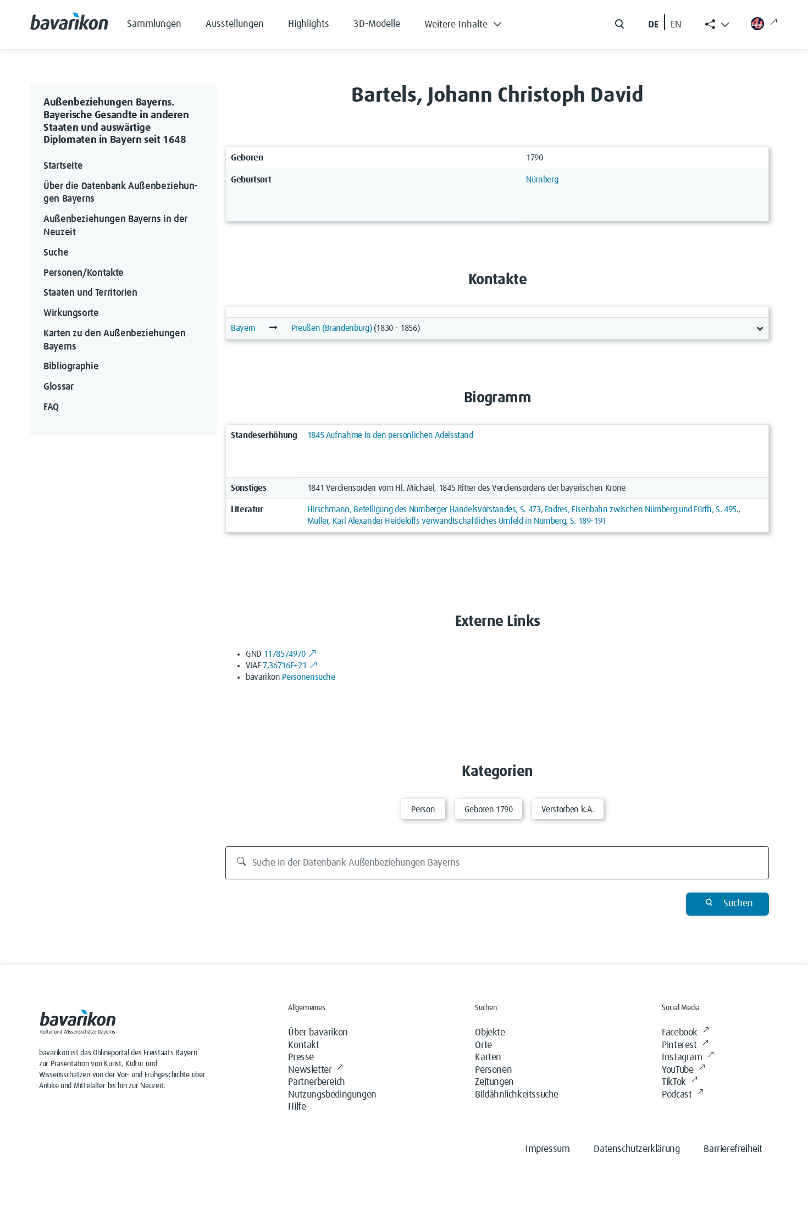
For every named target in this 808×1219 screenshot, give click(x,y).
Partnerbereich (316, 1082)
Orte (483, 1045)
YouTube (677, 1070)
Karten (488, 1057)
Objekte (490, 1033)
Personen (493, 1070)
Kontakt (303, 1045)
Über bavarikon (317, 1033)
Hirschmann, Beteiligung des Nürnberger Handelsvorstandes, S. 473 (424, 509)
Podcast (676, 1095)
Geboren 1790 (488, 809)
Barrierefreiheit (733, 1149)
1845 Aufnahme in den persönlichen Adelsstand (390, 435)
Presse (301, 1057)
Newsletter (309, 1070)
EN (676, 25)
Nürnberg (542, 179)
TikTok (674, 1082)
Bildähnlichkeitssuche (516, 1095)
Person (423, 809)
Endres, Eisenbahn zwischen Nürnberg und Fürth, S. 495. (642, 509)
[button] (471, 22)
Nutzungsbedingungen (332, 1095)
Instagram (682, 1057)
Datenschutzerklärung (636, 1149)
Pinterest (679, 1045)
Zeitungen (494, 1082)
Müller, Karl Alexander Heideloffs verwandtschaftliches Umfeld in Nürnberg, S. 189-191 (456, 521)
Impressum (547, 1149)
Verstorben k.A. (568, 809)
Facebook (680, 1033)
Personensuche (308, 677)
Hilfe (297, 1107)
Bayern (243, 328)
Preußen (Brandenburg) (331, 328)
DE (653, 25)
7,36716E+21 (284, 665)
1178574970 (285, 654)
